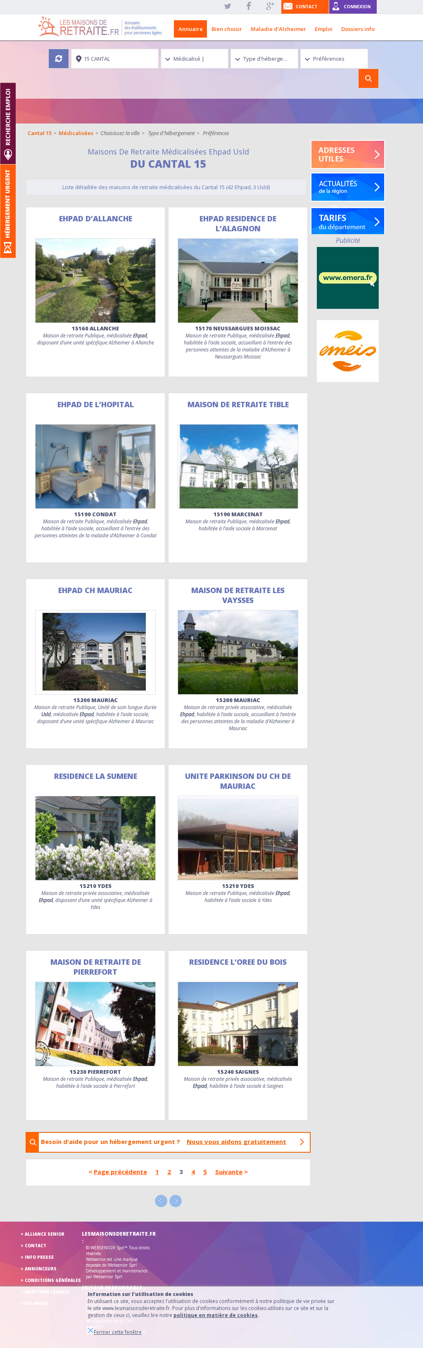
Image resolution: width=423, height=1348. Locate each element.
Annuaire (190, 29)
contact (306, 6)
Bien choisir (227, 29)
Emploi (324, 29)
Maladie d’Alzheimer (278, 29)
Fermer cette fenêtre (118, 1332)
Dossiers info (358, 29)
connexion (357, 6)
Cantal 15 (40, 133)
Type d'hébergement (171, 133)
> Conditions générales (51, 1280)
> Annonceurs (39, 1269)
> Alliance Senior (42, 1234)
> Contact (33, 1245)
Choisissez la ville (120, 133)
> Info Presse (37, 1257)
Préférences (216, 133)
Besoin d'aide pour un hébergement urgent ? (163, 1141)
